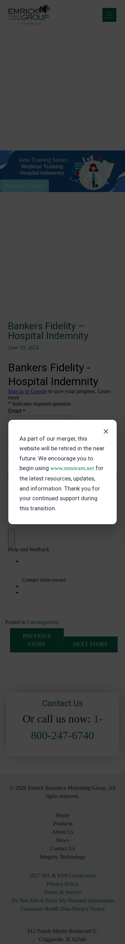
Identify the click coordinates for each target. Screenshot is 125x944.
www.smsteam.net (72, 468)
